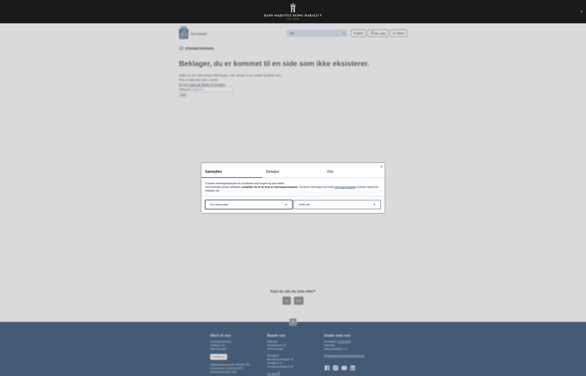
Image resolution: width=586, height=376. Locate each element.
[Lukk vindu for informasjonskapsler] (381, 166)
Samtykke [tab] (213, 171)
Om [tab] (330, 171)
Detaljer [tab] (272, 171)
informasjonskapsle (344, 187)
